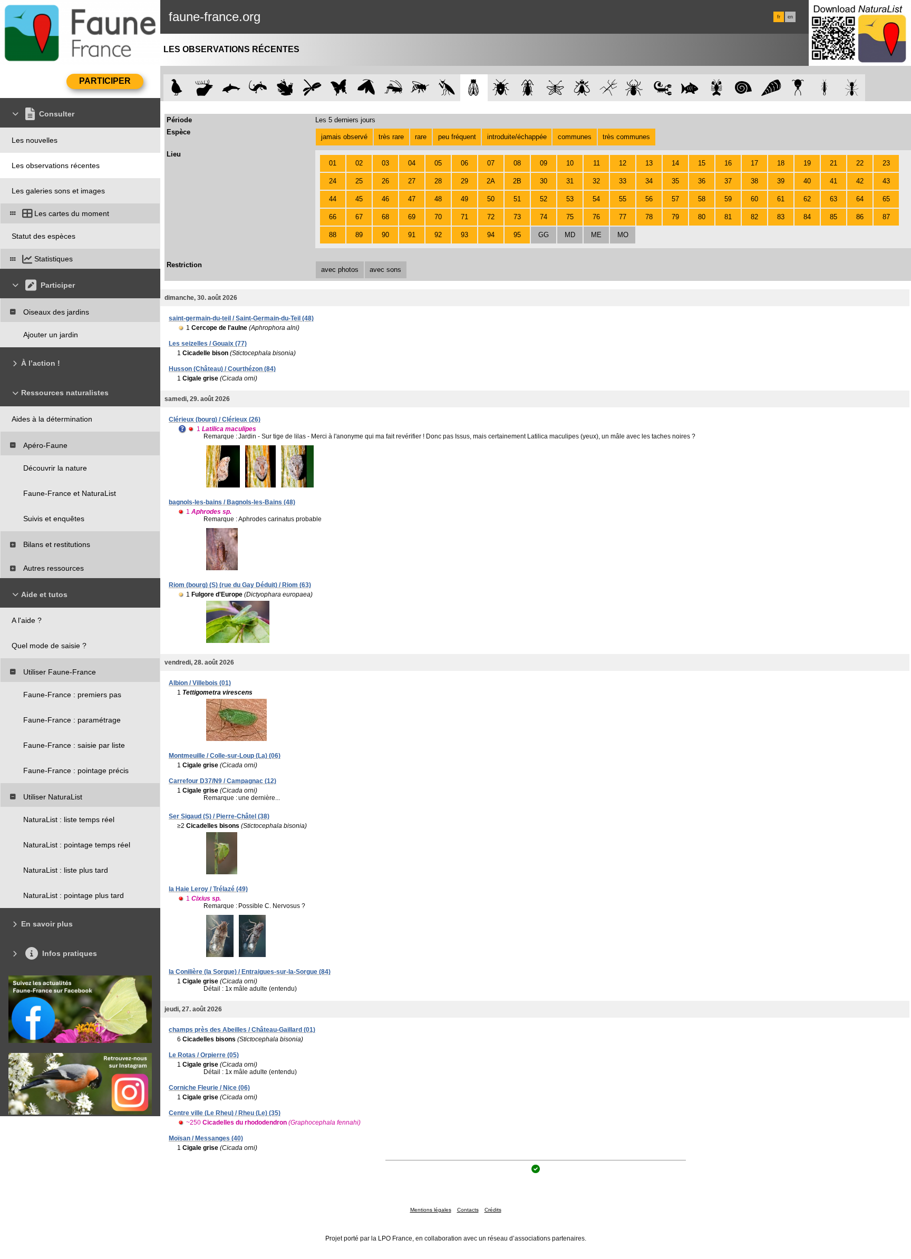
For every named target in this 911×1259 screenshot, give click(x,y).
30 (543, 181)
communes (575, 137)
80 (701, 217)
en (790, 16)
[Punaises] (501, 87)
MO (622, 235)
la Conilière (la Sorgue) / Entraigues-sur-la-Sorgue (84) (250, 971)
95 (517, 235)
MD (570, 235)
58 (701, 199)
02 (359, 163)
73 (517, 217)
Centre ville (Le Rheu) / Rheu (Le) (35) (224, 1113)
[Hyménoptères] (419, 87)
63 (833, 199)
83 (780, 217)
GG (543, 235)
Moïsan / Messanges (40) (206, 1138)
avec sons (385, 270)
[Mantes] (446, 87)
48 (438, 199)
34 (649, 181)
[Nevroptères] (554, 87)
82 (754, 217)
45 (359, 199)
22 (860, 163)
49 (464, 199)
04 (411, 163)
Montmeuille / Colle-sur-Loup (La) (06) (224, 755)
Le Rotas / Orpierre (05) (204, 1055)
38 (754, 181)
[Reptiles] (258, 87)
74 (543, 217)
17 (754, 163)
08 (517, 163)
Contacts (468, 1210)
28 (438, 181)
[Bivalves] (771, 87)
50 (491, 199)
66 (332, 217)
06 (464, 163)
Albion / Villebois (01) (200, 683)
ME (596, 235)
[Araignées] (636, 87)
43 (886, 181)
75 (570, 217)
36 (701, 181)
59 (728, 199)
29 (464, 181)
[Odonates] (311, 87)
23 (886, 163)
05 (438, 163)
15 (701, 163)
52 (543, 199)
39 (780, 181)
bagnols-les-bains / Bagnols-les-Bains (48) (232, 502)
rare (421, 137)
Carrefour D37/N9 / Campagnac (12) (222, 781)
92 (438, 235)
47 (411, 199)
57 (675, 199)
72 (491, 217)
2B (517, 181)
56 (649, 199)
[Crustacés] (716, 87)
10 (570, 163)
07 (491, 163)
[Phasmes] (608, 87)
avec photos (339, 270)
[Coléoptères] (528, 87)
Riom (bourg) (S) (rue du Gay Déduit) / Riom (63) (240, 585)
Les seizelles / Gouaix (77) (208, 343)
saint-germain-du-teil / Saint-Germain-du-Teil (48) (241, 318)
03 (385, 163)
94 (491, 235)
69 (411, 217)
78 (649, 217)
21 (833, 163)
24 (332, 181)
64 (860, 199)
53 (570, 199)
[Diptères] (581, 87)
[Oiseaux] (176, 87)
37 (728, 181)
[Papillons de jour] (339, 87)
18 (780, 163)
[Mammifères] (204, 87)
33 (622, 181)
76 (596, 217)
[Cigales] (473, 87)
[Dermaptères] (824, 87)
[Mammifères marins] (231, 87)
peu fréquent (457, 137)
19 (807, 163)
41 (833, 181)
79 (675, 217)
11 (596, 163)
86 (860, 217)
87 (886, 217)
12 (622, 163)
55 (622, 199)
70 (438, 217)
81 (728, 217)
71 (464, 217)
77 (622, 217)
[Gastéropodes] (743, 87)
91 (411, 235)
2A (491, 181)
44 (332, 199)
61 (780, 199)
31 (570, 181)
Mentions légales (430, 1210)
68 (385, 217)
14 (675, 163)
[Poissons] (689, 87)
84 (807, 217)
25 (359, 181)
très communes (626, 137)
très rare (391, 137)
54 (596, 199)
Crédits (492, 1210)
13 (649, 163)
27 (411, 181)
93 (464, 235)
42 (860, 181)
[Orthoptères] (393, 87)
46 (385, 199)
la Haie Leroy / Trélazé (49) (208, 889)
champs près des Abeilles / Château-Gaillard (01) (242, 1029)
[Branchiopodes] (797, 87)
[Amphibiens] (285, 87)
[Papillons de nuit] (366, 87)
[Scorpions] (663, 87)
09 (543, 163)
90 (385, 235)
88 (332, 235)
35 (675, 181)
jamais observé (344, 137)
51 (517, 199)
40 (807, 181)
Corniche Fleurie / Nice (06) (209, 1087)
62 (807, 199)
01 (332, 163)
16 (728, 163)
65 (886, 199)
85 (833, 217)
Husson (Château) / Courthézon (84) (222, 369)
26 (385, 181)
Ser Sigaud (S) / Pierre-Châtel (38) (219, 816)
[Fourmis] (851, 87)
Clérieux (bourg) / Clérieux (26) (214, 419)
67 (359, 217)
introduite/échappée (517, 137)
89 (359, 235)
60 (754, 199)
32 (596, 181)
